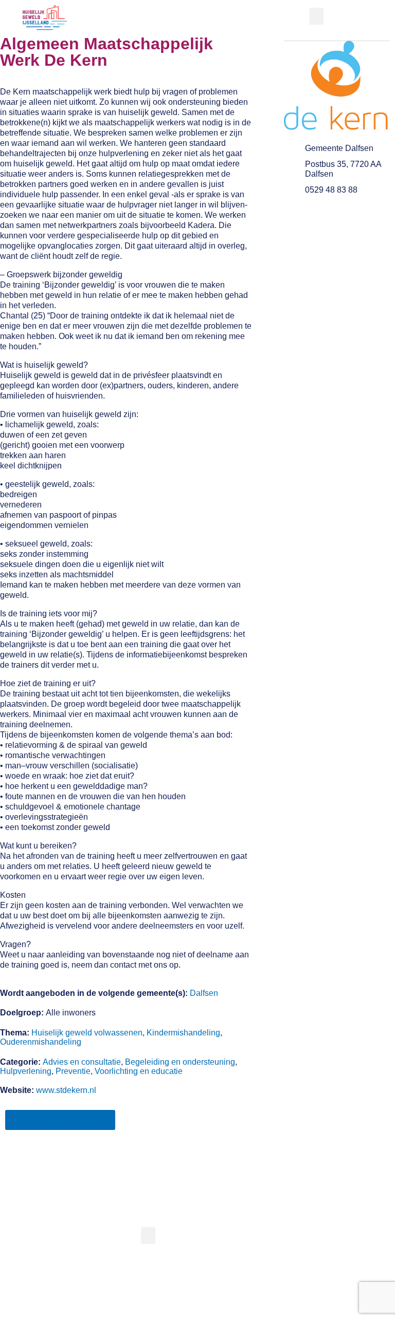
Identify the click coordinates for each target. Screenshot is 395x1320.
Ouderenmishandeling (40, 1042)
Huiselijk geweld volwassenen (86, 1032)
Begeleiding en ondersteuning (180, 1062)
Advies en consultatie (82, 1062)
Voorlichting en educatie (139, 1071)
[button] (316, 16)
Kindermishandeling (183, 1032)
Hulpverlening (25, 1071)
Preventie (73, 1071)
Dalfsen (204, 993)
